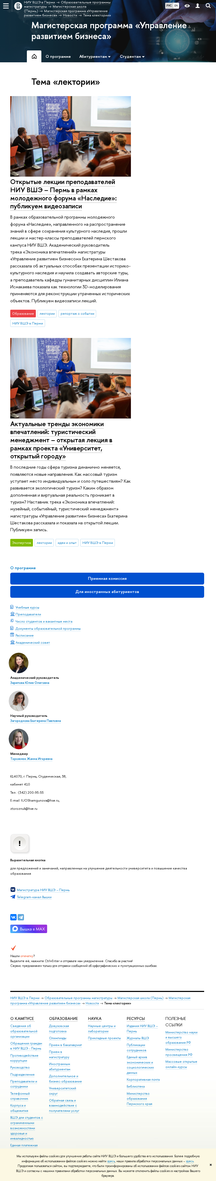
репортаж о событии (77, 313)
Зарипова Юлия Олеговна (29, 683)
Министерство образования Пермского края (139, 1098)
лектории (47, 313)
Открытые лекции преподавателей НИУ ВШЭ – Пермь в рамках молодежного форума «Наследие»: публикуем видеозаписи (63, 193)
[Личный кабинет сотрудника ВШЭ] (198, 6)
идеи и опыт (67, 542)
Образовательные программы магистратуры (78, 998)
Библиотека (136, 1086)
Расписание (25, 635)
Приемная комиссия (107, 578)
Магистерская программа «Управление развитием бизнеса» (109, 30)
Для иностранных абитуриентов (107, 591)
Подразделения (22, 1074)
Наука (94, 1018)
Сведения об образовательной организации (23, 1031)
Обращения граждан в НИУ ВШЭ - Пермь (26, 1046)
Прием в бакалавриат (65, 1045)
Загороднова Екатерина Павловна (35, 721)
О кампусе (22, 1018)
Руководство (20, 1067)
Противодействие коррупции (24, 1058)
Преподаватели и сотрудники (23, 1084)
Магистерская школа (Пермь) (140, 998)
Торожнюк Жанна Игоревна (31, 759)
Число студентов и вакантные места (44, 621)
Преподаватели (28, 614)
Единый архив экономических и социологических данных (140, 1065)
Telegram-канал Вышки (34, 897)
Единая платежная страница (24, 1148)
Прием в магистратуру (59, 1054)
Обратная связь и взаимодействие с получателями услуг (64, 1105)
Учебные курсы (27, 607)
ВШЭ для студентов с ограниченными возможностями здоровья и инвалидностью (26, 1128)
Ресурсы (136, 1018)
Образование (63, 1018)
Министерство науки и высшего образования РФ (181, 1037)
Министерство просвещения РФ (179, 1052)
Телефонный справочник (20, 1096)
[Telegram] (21, 917)
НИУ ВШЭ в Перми (27, 323)
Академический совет (33, 642)
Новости (92, 1003)
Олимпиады (57, 1038)
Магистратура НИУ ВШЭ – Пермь (43, 889)
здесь (111, 1161)
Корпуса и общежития (19, 1108)
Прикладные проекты (104, 1038)
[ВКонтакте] (13, 917)
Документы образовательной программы (48, 628)
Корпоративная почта (143, 1079)
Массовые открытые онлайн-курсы (181, 1064)
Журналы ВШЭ (138, 1038)
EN (176, 5)
